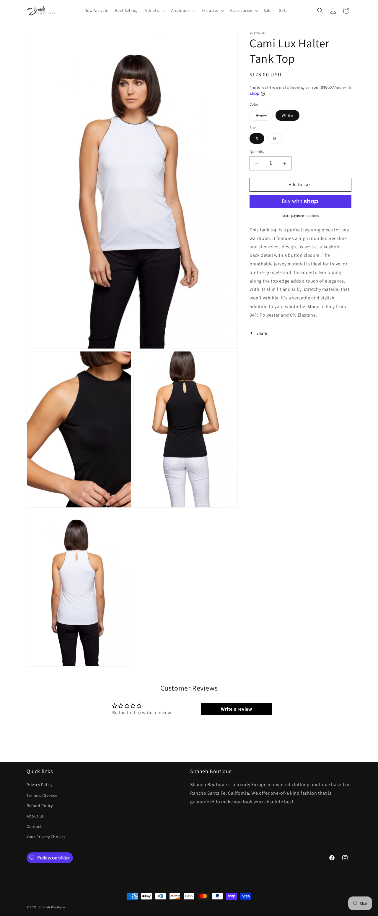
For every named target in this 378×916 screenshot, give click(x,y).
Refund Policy (40, 805)
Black (264, 116)
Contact (34, 826)
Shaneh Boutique (52, 907)
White (287, 115)
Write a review (236, 709)
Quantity (257, 151)
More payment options (300, 215)
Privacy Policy (39, 784)
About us (35, 816)
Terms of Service (42, 795)
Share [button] (261, 333)
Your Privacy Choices (46, 836)
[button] (154, 10)
